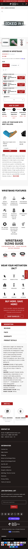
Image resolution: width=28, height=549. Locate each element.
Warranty (3, 476)
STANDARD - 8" (15, 65)
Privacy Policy (5, 479)
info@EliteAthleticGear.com (12, 433)
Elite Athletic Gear (10, 529)
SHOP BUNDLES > (14, 316)
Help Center (4, 452)
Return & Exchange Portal (8, 461)
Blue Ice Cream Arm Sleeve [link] (9, 143)
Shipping (3, 455)
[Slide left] (1, 43)
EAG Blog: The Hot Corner (8, 473)
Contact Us (4, 449)
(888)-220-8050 (12, 435)
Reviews (7, 328)
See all (7, 404)
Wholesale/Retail (6, 467)
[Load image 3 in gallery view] (21, 42)
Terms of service (6, 482)
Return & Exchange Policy (8, 458)
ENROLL (14, 506)
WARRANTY (8, 336)
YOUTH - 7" (6, 65)
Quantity (7, 97)
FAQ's (6, 332)
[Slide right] (27, 43)
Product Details (10, 340)
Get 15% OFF (4, 464)
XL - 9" (4, 70)
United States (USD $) (8, 539)
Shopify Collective (6, 470)
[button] (2, 4)
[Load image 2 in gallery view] (13, 42)
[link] (10, 134)
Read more (16, 176)
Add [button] (10, 151)
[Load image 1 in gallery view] (5, 42)
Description (8, 324)
